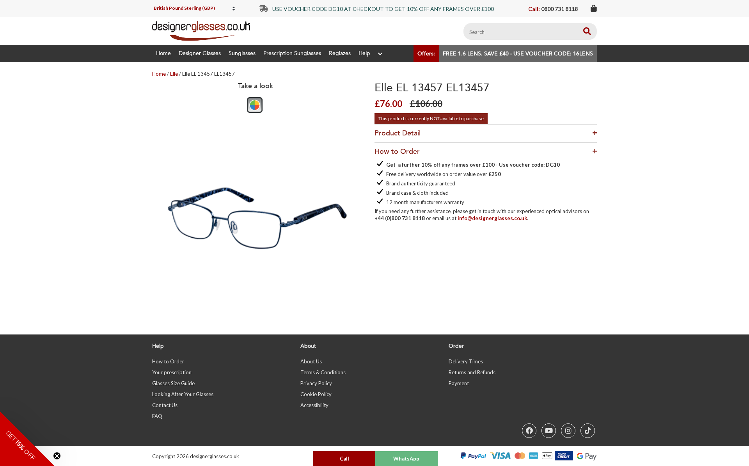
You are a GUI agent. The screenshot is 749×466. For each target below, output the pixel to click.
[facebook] (529, 430)
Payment (459, 383)
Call (344, 458)
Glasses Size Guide (173, 383)
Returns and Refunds (472, 372)
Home (163, 53)
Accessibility (314, 405)
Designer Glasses (200, 53)
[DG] (201, 31)
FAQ (157, 416)
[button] (27, 438)
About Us (311, 361)
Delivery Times (466, 361)
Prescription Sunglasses (292, 53)
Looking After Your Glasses (182, 394)
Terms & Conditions (323, 372)
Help (364, 53)
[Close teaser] (57, 456)
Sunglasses (242, 53)
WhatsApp (406, 458)
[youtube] (548, 430)
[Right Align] (587, 31)
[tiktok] (587, 430)
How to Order (168, 361)
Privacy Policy (316, 383)
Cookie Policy (316, 394)
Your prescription (172, 372)
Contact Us (164, 405)
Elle (174, 74)
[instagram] (568, 430)
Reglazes (340, 53)
